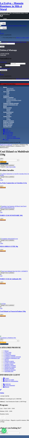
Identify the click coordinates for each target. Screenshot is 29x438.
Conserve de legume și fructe (13, 100)
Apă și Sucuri (9, 88)
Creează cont (3, 62)
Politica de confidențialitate (13, 138)
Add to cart (3, 161)
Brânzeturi (9, 113)
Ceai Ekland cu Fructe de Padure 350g (13, 311)
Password (2, 65)
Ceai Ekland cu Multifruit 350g (8, 337)
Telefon (2, 393)
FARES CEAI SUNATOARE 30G (11, 215)
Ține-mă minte (5, 67)
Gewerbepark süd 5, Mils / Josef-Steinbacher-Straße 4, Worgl (14, 13)
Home (1, 144)
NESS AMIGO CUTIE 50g (9, 246)
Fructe (8, 118)
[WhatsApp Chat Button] (4, 430)
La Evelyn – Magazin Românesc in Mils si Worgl (11, 6)
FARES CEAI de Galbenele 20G (10, 279)
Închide (2, 33)
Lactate (8, 115)
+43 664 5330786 (4, 53)
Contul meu (3, 55)
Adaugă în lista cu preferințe (7, 165)
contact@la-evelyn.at (5, 14)
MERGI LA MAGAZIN (22, 37)
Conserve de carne (11, 99)
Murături (8, 101)
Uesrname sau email (5, 63)
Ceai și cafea (6, 144)
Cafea (7, 93)
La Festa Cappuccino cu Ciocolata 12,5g (13, 183)
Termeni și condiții (11, 136)
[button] (14, 31)
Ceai (7, 94)
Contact (5, 18)
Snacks (8, 110)
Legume (8, 119)
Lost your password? (5, 68)
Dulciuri (8, 109)
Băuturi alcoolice (10, 90)
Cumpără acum (4, 163)
